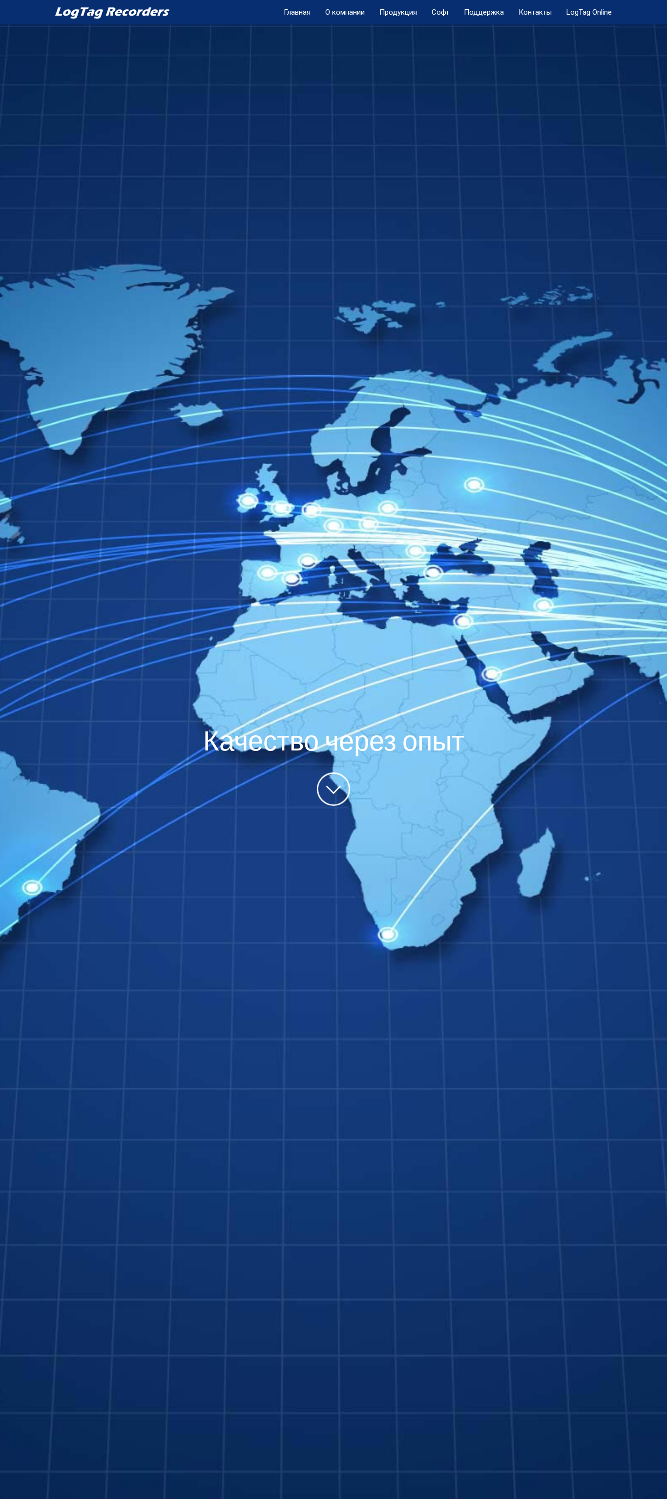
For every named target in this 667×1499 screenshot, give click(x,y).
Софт (440, 12)
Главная (297, 12)
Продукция (398, 12)
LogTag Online (589, 12)
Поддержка (484, 12)
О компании (345, 12)
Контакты (535, 12)
